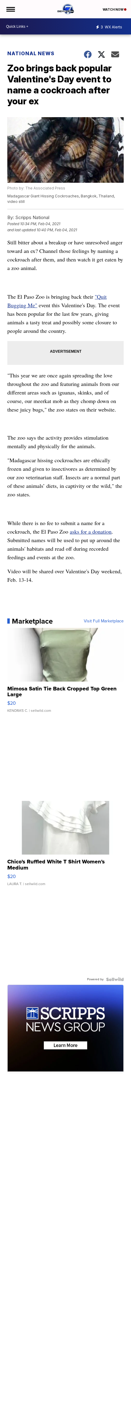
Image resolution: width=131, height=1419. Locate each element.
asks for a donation (91, 531)
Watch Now (113, 9)
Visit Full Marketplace (104, 621)
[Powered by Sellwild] (115, 979)
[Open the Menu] (10, 9)
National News (31, 53)
